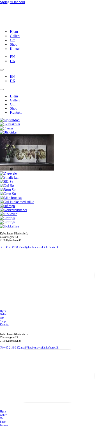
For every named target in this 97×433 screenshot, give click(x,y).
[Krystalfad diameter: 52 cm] (10, 120)
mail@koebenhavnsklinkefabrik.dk (39, 247)
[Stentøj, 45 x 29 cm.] (6, 181)
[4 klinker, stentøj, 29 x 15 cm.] (8, 173)
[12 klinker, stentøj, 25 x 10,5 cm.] (10, 124)
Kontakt (15, 49)
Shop (13, 44)
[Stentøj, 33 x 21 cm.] (11, 198)
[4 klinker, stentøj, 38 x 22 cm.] (27, 169)
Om (12, 40)
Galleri (15, 36)
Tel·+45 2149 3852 (10, 247)
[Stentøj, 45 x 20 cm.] (13, 210)
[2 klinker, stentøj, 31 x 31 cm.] (8, 132)
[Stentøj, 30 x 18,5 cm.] (17, 202)
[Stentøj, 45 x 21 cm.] (7, 206)
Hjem (14, 31)
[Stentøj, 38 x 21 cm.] (7, 218)
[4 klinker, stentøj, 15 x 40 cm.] (9, 177)
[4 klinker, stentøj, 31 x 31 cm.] (6, 128)
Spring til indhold (12, 2)
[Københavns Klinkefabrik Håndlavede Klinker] (8, 24)
